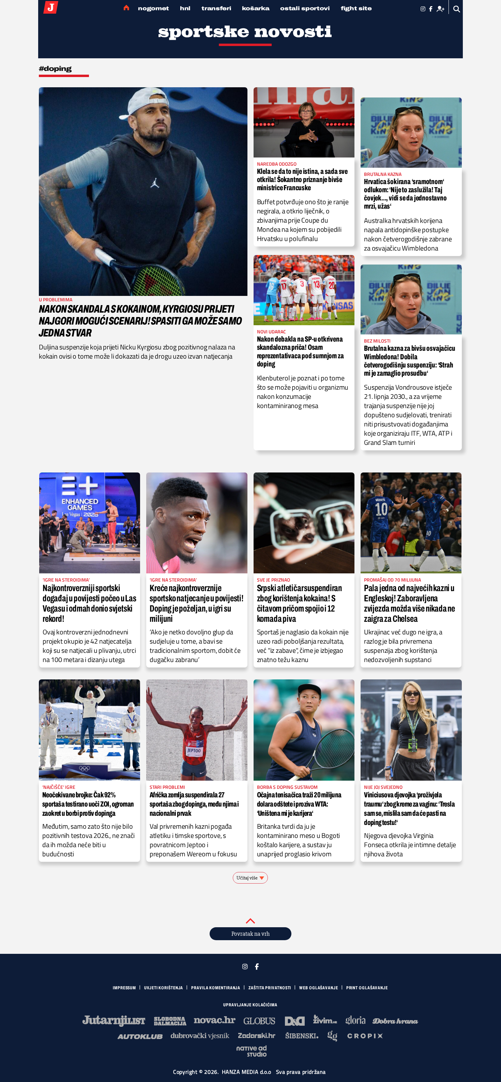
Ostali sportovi (305, 8)
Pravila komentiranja (215, 988)
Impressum (124, 988)
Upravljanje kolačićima (250, 1005)
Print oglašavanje (367, 988)
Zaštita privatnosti (269, 988)
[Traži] (457, 9)
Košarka (255, 8)
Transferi (216, 8)
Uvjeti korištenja (163, 988)
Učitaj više (247, 878)
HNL (185, 8)
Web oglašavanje (318, 988)
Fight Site (356, 8)
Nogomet (153, 8)
